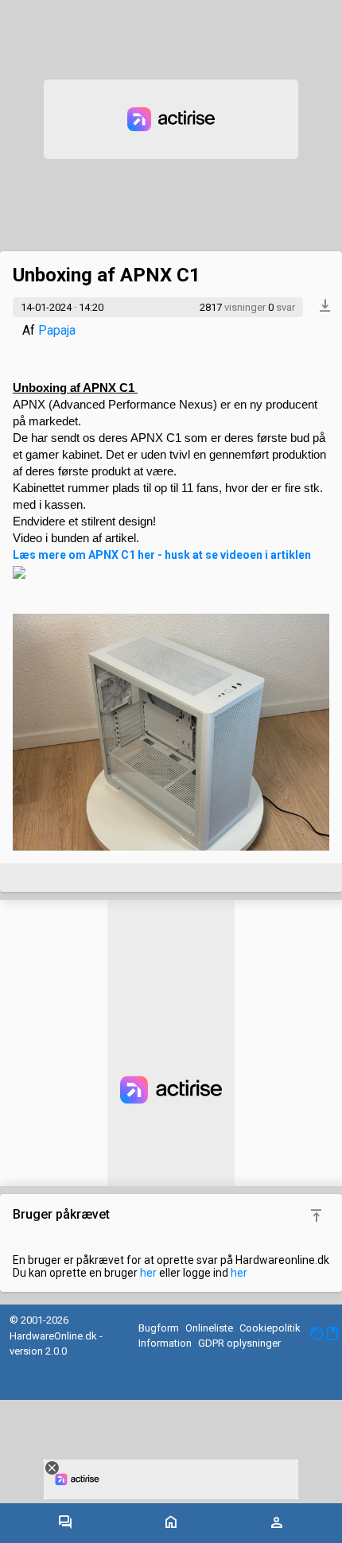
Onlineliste (209, 1328)
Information (165, 1343)
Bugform (158, 1328)
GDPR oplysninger (239, 1343)
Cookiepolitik (270, 1328)
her (148, 1272)
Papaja (57, 330)
